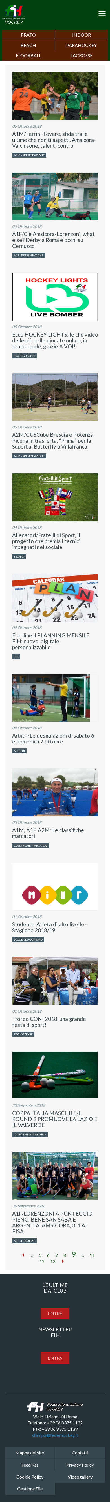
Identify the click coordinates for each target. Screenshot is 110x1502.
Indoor (81, 34)
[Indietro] (23, 1255)
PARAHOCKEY (81, 45)
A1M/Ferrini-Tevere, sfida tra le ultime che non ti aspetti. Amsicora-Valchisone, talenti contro (54, 139)
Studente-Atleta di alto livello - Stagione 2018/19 (49, 927)
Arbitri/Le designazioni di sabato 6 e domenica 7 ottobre (53, 738)
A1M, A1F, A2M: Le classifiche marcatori (48, 833)
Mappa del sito (29, 1452)
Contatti (80, 1452)
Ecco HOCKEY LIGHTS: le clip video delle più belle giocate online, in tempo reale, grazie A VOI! (55, 340)
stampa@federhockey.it (55, 1435)
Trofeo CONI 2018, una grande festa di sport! (49, 1021)
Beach (28, 45)
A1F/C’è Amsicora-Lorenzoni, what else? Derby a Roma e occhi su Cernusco (53, 240)
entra (55, 1313)
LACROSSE (82, 55)
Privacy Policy (80, 1464)
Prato (28, 34)
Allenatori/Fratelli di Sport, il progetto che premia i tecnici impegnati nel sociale (46, 541)
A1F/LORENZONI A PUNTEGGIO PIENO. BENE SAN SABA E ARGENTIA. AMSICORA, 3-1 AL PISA (52, 1222)
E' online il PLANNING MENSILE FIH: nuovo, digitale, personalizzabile (50, 641)
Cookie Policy (29, 1476)
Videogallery (80, 1476)
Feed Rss (29, 1464)
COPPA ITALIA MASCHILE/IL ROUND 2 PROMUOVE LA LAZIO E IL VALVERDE (54, 1119)
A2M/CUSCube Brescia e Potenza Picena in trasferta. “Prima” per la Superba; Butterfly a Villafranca (52, 440)
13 (52, 1261)
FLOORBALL (28, 55)
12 (42, 1261)
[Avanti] (63, 1261)
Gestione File (30, 1488)
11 (92, 1255)
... (32, 1255)
